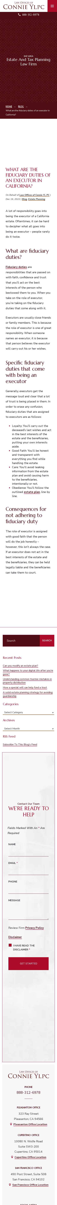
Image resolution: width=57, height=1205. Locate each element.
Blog (24, 199)
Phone (12, 881)
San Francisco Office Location (30, 1185)
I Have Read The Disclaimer (24, 947)
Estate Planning (36, 199)
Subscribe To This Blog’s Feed (20, 744)
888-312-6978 (30, 14)
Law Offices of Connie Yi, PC (34, 195)
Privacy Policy (34, 928)
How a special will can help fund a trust (25, 687)
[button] (52, 6)
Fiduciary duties (16, 267)
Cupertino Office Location (30, 1157)
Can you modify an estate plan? (20, 666)
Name (12, 844)
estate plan (32, 492)
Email (13, 863)
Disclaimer (15, 937)
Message (14, 900)
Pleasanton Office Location (30, 1124)
